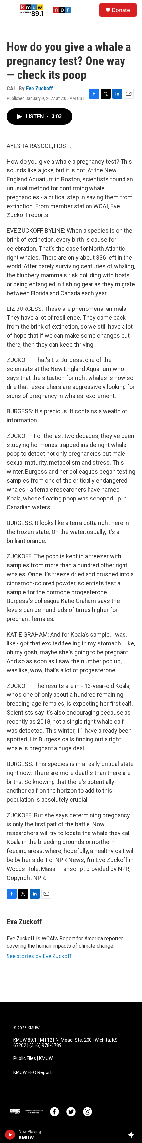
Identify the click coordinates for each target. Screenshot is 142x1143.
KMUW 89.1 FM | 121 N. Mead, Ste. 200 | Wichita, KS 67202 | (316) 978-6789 (65, 1043)
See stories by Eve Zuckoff (39, 956)
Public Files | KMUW (33, 1058)
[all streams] (133, 1134)
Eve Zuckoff (39, 88)
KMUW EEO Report (32, 1072)
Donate (121, 10)
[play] (10, 1134)
